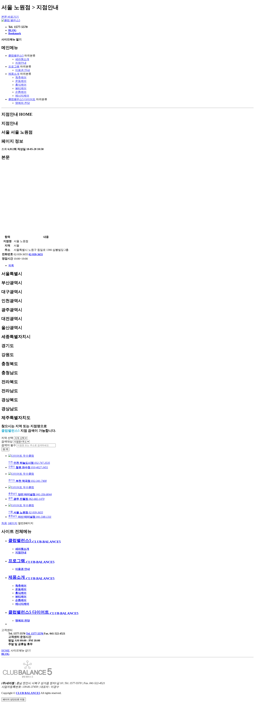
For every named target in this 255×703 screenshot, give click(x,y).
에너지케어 (22, 95)
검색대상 (6, 441)
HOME (5, 650)
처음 (4, 523)
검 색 (5, 449)
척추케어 (20, 77)
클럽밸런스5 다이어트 (21, 99)
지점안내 (20, 62)
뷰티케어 (20, 88)
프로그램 (13, 66)
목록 (11, 265)
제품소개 (13, 73)
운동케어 (20, 81)
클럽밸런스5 (16, 55)
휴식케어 (20, 84)
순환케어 (20, 92)
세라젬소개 (22, 59)
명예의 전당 (22, 102)
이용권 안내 (22, 70)
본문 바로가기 (10, 16)
